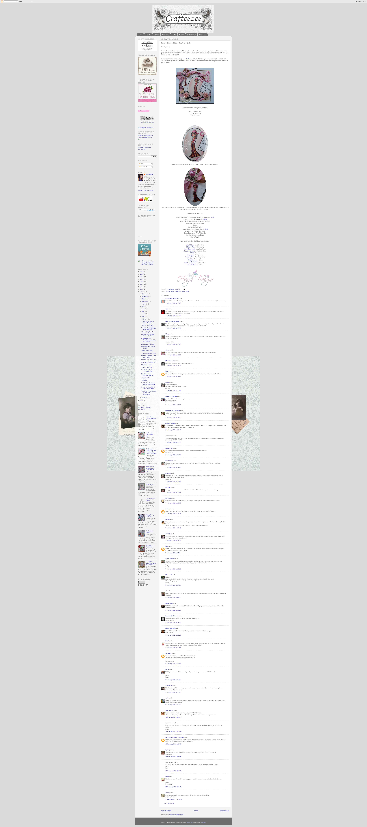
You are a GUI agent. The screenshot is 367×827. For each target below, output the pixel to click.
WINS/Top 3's (191, 35)
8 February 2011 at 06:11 (173, 597)
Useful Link (202, 35)
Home (140, 35)
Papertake (190, 259)
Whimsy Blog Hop (146, 367)
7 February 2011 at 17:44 (173, 481)
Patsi (167, 641)
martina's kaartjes (171, 396)
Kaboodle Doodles (192, 265)
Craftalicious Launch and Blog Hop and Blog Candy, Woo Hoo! (151, 451)
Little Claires (190, 245)
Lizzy (167, 334)
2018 (142, 274)
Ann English (169, 710)
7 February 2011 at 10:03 (173, 303)
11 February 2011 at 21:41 (173, 787)
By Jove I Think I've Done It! (150, 546)
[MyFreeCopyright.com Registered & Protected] (147, 137)
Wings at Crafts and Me (148, 353)
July (143, 306)
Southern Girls (189, 257)
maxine (167, 509)
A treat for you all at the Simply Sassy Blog (148, 387)
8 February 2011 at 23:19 (173, 679)
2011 (141, 291)
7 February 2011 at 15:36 (173, 442)
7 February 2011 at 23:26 (173, 569)
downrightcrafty (170, 628)
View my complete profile (145, 190)
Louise (167, 519)
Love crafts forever (171, 616)
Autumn (168, 473)
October (144, 299)
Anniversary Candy (147, 350)
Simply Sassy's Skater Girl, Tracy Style (148, 370)
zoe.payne (168, 685)
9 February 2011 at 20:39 (173, 704)
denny (167, 350)
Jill (166, 591)
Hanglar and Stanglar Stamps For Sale (147, 335)
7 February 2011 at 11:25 (173, 376)
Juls (166, 309)
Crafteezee (149, 174)
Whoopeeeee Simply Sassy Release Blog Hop (150, 469)
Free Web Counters (147, 264)
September (145, 301)
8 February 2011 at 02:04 (173, 585)
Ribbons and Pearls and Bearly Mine (148, 356)
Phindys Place (190, 247)
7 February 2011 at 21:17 (173, 513)
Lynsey (167, 749)
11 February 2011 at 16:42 (173, 756)
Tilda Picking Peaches (148, 332)
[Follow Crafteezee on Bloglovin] (143, 112)
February (145, 319)
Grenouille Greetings (172, 298)
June (143, 309)
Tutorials (156, 35)
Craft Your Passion (190, 263)
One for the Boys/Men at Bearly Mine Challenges (148, 392)
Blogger (203, 822)
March (144, 316)
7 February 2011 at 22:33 (173, 540)
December (145, 294)
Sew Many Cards (189, 249)
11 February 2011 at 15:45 (173, 744)
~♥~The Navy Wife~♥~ (172, 321)
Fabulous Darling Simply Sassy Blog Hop (148, 328)
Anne (167, 382)
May (143, 311)
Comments (143, 166)
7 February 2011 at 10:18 (173, 328)
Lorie (167, 776)
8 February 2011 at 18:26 (173, 635)
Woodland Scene (146, 364)
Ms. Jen (168, 487)
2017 (142, 276)
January (144, 397)
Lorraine (168, 498)
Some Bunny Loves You (148, 359)
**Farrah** (168, 575)
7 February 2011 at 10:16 (173, 315)
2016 (142, 279)
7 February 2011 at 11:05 (173, 355)
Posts (142, 163)
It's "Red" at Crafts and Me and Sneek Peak (148, 383)
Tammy (167, 792)
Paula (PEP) (169, 448)
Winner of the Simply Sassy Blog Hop (147, 322)
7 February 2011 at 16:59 (173, 455)
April (143, 314)
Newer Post (166, 811)
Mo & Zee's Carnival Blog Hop (150, 434)
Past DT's (165, 35)
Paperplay (191, 255)
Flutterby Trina (170, 360)
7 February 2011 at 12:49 (173, 430)
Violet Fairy (144, 380)
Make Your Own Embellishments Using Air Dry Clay (148, 340)
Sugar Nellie (185, 291)
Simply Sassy (170, 291)
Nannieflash (169, 460)
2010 (142, 400)
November (145, 296)
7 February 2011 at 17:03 (173, 467)
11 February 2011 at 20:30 (173, 771)
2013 (142, 286)
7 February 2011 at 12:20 (173, 417)
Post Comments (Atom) (176, 814)
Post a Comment (169, 803)
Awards (148, 35)
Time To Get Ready (147, 325)
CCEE (192, 253)
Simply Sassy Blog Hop (150, 515)
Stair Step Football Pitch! (148, 362)
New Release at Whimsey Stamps (147, 374)
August (144, 304)
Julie (167, 698)
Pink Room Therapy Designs (174, 737)
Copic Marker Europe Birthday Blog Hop (151, 418)
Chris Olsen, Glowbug (172, 410)
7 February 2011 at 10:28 (173, 344)
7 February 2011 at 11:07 (173, 365)
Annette (168, 533)
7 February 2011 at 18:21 (173, 492)
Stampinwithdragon (190, 251)
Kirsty (167, 371)
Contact (181, 35)
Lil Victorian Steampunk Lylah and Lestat (151, 563)
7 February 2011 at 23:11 (173, 553)
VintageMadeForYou (147, 122)
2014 (142, 284)
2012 (142, 289)
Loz (166, 546)
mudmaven (169, 603)
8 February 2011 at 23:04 (173, 663)
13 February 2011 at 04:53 (173, 799)
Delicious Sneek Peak (147, 344)
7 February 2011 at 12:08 (173, 390)
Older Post (224, 811)
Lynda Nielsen (170, 558)
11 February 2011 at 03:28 (173, 717)
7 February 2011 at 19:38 (173, 503)
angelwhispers (170, 423)
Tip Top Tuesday (193, 261)
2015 (142, 281)
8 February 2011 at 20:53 (173, 647)
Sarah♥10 (168, 653)
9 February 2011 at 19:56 (173, 692)
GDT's (174, 35)
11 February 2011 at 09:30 (173, 731)
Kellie (167, 669)
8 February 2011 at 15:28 (173, 610)
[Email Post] (184, 289)
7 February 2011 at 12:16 (173, 405)
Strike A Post (149, 484)
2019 (142, 271)
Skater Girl (178, 291)
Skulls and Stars (146, 378)
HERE (188, 59)
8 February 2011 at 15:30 (173, 622)
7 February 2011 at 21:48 (173, 528)
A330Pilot (189, 822)
